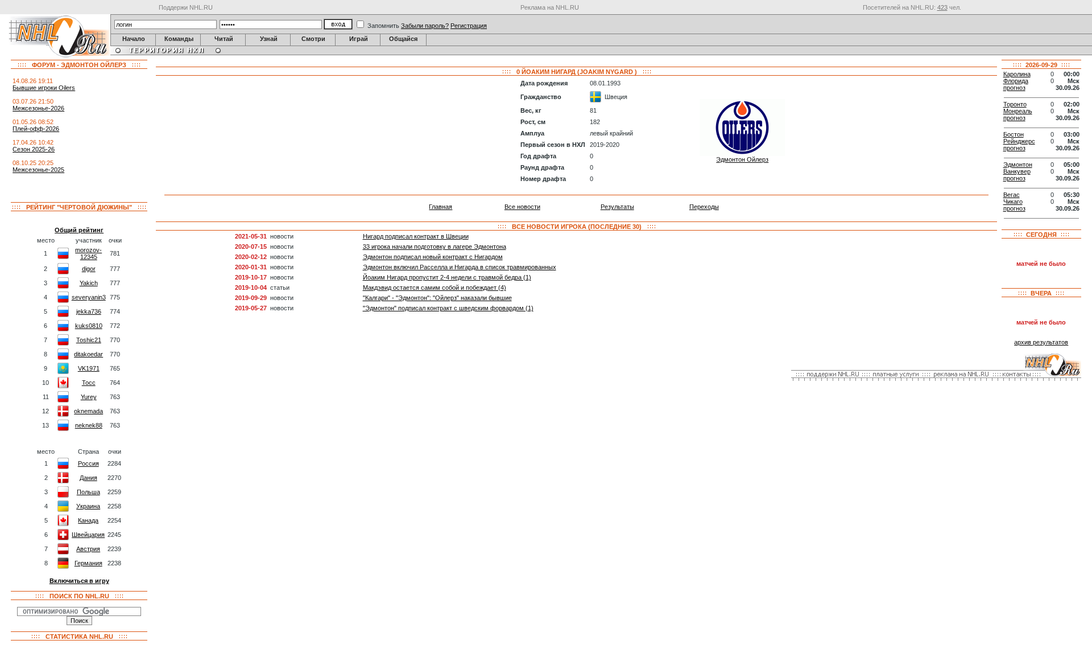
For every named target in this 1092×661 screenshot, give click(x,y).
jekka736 (88, 311)
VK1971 (89, 368)
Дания (88, 477)
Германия (88, 563)
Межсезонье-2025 (38, 169)
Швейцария (88, 534)
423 (942, 7)
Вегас (1011, 194)
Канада (88, 520)
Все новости (522, 206)
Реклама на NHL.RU (549, 7)
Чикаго (1013, 201)
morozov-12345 (88, 253)
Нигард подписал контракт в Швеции (416, 236)
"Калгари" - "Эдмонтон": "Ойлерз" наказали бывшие (437, 297)
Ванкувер (1017, 171)
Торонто (1015, 104)
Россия (88, 463)
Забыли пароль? (425, 25)
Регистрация (468, 25)
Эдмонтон (1017, 164)
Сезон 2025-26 (34, 149)
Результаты (617, 206)
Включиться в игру (79, 580)
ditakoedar (88, 354)
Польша (88, 491)
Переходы (704, 206)
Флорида (1015, 80)
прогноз (1014, 87)
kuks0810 (88, 325)
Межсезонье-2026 (38, 108)
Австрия (88, 548)
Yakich (89, 283)
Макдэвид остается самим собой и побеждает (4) (434, 287)
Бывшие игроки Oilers (44, 87)
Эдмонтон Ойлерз (742, 159)
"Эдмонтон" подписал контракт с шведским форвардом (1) (448, 308)
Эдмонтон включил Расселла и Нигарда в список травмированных (459, 267)
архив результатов (1041, 342)
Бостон (1013, 134)
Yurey (89, 396)
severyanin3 (89, 297)
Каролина (1017, 74)
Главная (440, 206)
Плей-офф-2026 (36, 128)
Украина (88, 506)
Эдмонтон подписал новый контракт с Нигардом (433, 256)
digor (89, 268)
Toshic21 (88, 339)
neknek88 (88, 425)
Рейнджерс (1019, 141)
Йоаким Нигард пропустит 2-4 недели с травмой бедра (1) (447, 277)
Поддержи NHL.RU (186, 7)
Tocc (89, 382)
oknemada (88, 411)
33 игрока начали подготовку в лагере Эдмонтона (434, 246)
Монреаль (1017, 111)
